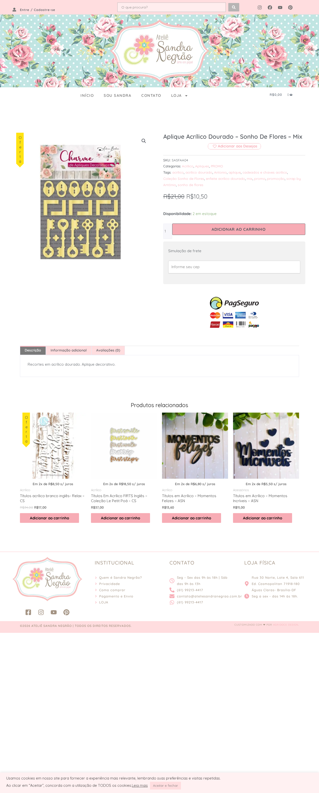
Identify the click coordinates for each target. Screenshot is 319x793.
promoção (276, 178)
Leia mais (140, 785)
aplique (235, 172)
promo (259, 178)
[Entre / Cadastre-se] (14, 9)
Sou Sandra (117, 95)
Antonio (220, 172)
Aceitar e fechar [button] (165, 786)
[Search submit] (233, 7)
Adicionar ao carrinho (239, 229)
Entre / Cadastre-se (37, 10)
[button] (143, 140)
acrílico (178, 172)
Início (87, 95)
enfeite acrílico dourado (225, 178)
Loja (176, 95)
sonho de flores (190, 185)
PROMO (217, 166)
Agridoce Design (285, 624)
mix (249, 178)
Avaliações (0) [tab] (108, 350)
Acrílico (187, 166)
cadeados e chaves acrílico (264, 172)
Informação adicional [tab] (69, 350)
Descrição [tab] (33, 350)
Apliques (202, 166)
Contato (151, 95)
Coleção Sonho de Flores (183, 178)
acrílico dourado (198, 172)
